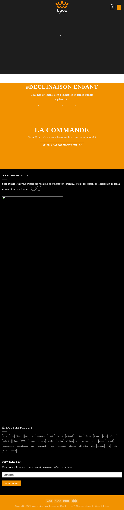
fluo (105, 436)
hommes (41, 441)
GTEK (23, 441)
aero (12, 436)
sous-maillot (43, 446)
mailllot (51, 441)
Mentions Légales (83, 506)
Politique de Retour (100, 506)
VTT (5, 451)
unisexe (100, 446)
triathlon (72, 446)
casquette (29, 436)
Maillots (69, 441)
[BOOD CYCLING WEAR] (62, 7)
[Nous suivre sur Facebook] (33, 188)
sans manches (8, 446)
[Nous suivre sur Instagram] (38, 188)
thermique (62, 446)
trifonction (83, 446)
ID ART (62, 506)
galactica (7, 441)
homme (32, 441)
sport (53, 446)
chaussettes (40, 436)
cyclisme (79, 436)
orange (102, 441)
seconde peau (22, 446)
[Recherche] (119, 7)
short (33, 446)
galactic (112, 436)
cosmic (51, 436)
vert (108, 446)
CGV (72, 506)
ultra (93, 446)
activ (5, 436)
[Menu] (4, 7)
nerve (94, 441)
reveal (110, 441)
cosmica (60, 436)
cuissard (69, 436)
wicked (13, 451)
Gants (15, 441)
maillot (60, 441)
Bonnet (19, 436)
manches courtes (82, 441)
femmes (97, 436)
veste (115, 446)
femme (88, 436)
